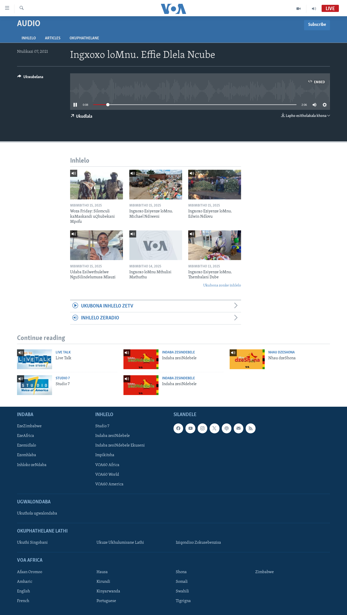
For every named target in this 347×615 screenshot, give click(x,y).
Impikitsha (104, 455)
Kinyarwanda (108, 591)
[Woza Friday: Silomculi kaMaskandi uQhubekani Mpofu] (96, 184)
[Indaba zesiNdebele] (141, 359)
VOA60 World (107, 475)
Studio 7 (63, 378)
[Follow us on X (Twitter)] (214, 428)
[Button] (30, 78)
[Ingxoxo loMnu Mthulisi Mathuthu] (155, 245)
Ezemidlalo (26, 445)
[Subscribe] (238, 428)
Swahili (182, 591)
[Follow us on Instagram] (202, 428)
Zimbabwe (264, 572)
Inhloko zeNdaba (31, 465)
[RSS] (250, 428)
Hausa (102, 572)
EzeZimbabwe (29, 426)
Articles (52, 38)
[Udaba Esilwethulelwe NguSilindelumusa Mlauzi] (96, 245)
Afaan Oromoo (29, 572)
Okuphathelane (84, 38)
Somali (182, 582)
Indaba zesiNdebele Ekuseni (120, 445)
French (23, 601)
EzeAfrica (25, 436)
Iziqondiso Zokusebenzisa (198, 543)
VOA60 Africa (107, 465)
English (23, 591)
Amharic (24, 582)
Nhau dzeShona (281, 352)
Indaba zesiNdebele (178, 352)
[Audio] (314, 8)
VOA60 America (109, 484)
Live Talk (63, 352)
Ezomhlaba (26, 455)
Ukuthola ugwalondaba (37, 513)
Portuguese (106, 601)
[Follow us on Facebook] (178, 428)
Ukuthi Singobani (32, 543)
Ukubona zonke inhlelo (222, 285)
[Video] (298, 8)
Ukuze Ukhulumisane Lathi (120, 543)
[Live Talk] (34, 359)
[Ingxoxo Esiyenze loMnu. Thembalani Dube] (214, 245)
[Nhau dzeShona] (247, 359)
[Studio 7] (34, 385)
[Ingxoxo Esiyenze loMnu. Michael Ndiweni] (155, 184)
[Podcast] (226, 428)
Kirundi (103, 582)
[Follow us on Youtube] (190, 428)
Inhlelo (29, 38)
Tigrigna (183, 601)
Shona (181, 572)
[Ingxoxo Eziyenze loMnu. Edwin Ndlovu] (214, 184)
